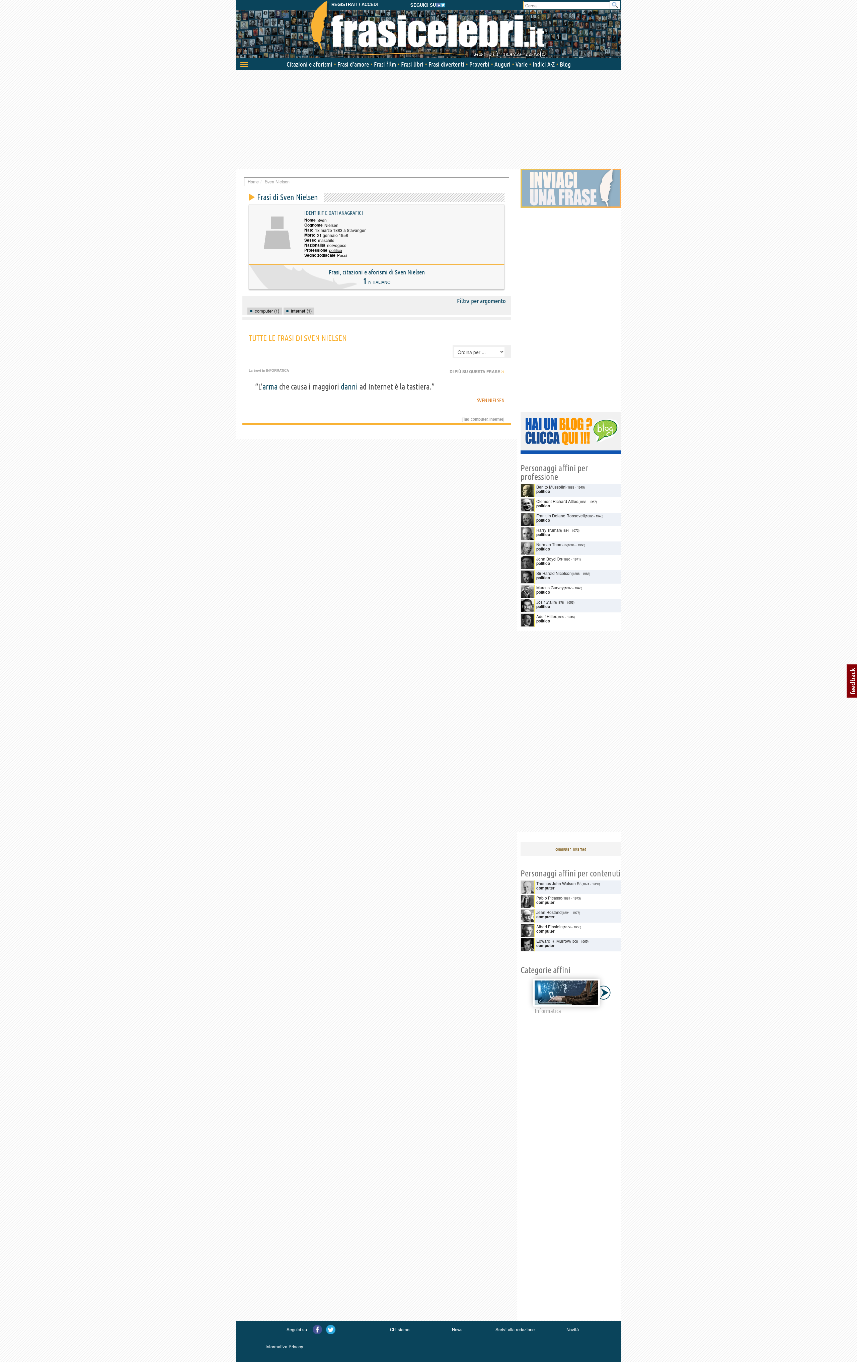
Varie (522, 64)
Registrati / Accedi (354, 4)
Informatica (277, 370)
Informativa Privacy (284, 1346)
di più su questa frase (477, 371)
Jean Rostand (549, 912)
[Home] (428, 30)
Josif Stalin (546, 602)
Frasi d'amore (353, 64)
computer (479, 419)
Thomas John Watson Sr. (558, 883)
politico (335, 250)
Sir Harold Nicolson (554, 573)
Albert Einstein (549, 926)
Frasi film (385, 64)
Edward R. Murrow (553, 941)
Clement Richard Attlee (557, 501)
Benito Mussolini (551, 487)
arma (270, 386)
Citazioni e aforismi (309, 64)
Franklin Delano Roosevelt (560, 515)
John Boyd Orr (549, 559)
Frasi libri (412, 64)
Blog (565, 64)
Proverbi (479, 64)
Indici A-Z (544, 64)
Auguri (502, 64)
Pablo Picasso (549, 898)
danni (349, 386)
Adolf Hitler (546, 616)
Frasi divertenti (446, 64)
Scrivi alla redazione (515, 1329)
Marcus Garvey (550, 587)
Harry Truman (548, 530)
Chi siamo (399, 1329)
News (457, 1329)
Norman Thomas (551, 544)
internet (496, 419)
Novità (572, 1329)
